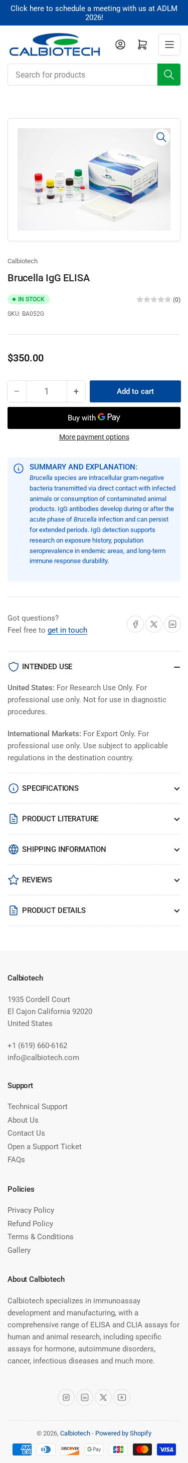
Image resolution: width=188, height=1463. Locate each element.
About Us (23, 1120)
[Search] (169, 74)
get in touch (67, 630)
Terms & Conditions (41, 1236)
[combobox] (94, 75)
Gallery (19, 1250)
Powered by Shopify (123, 1433)
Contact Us (26, 1133)
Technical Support (38, 1106)
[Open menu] (169, 45)
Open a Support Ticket (45, 1146)
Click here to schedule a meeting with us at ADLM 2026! (94, 13)
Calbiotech (23, 261)
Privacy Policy (31, 1210)
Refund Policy (30, 1223)
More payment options (94, 437)
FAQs (16, 1159)
